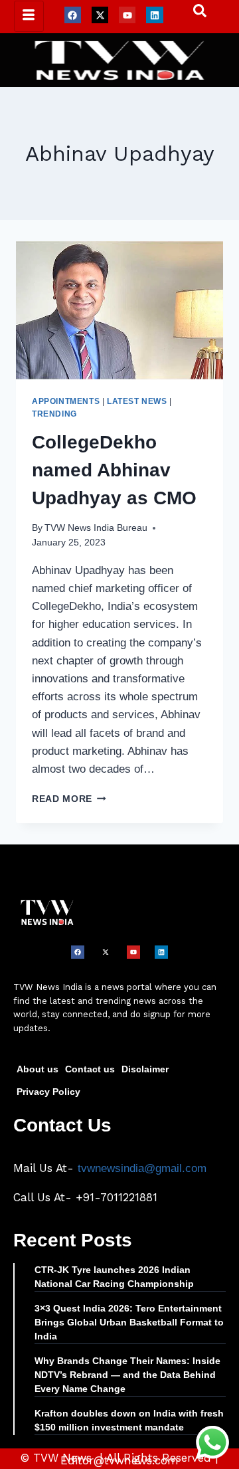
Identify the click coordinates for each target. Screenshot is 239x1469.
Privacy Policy (48, 1091)
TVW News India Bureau (95, 528)
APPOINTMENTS (66, 401)
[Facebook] (72, 15)
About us (37, 1069)
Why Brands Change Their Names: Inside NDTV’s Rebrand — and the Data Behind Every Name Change (127, 1374)
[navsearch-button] (193, 14)
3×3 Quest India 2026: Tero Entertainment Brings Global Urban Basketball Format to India (129, 1322)
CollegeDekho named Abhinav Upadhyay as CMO (114, 470)
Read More (69, 799)
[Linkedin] (154, 15)
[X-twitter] (100, 15)
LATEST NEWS (137, 401)
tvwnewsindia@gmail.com (142, 1168)
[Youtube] (127, 15)
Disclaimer (145, 1069)
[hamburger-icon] (29, 16)
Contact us (90, 1069)
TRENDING (54, 414)
